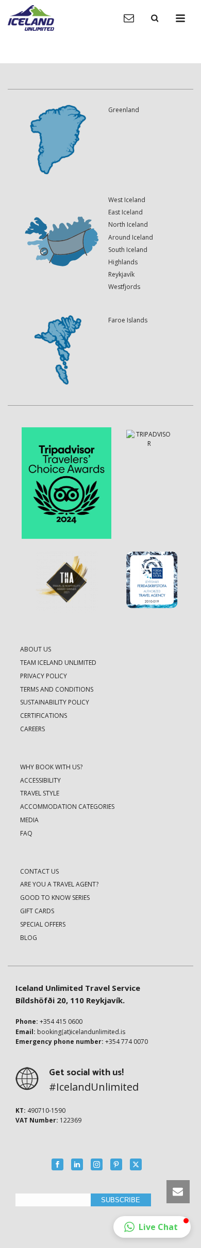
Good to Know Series (55, 897)
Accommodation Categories (67, 806)
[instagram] (97, 1164)
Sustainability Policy (54, 702)
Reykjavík (121, 274)
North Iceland (128, 224)
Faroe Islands (127, 320)
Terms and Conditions (56, 689)
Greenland (123, 109)
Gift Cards (37, 911)
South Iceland (127, 249)
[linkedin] (77, 1164)
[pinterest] (116, 1164)
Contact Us (39, 871)
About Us (35, 649)
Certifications (43, 715)
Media (29, 820)
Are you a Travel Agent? (59, 884)
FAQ (26, 833)
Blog (28, 937)
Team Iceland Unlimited (58, 662)
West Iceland (126, 199)
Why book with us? (51, 767)
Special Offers (42, 924)
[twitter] (136, 1164)
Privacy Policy (43, 676)
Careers (32, 729)
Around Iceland (130, 237)
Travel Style (39, 793)
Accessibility (40, 780)
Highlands (123, 262)
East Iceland (125, 212)
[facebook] (57, 1164)
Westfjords (124, 286)
